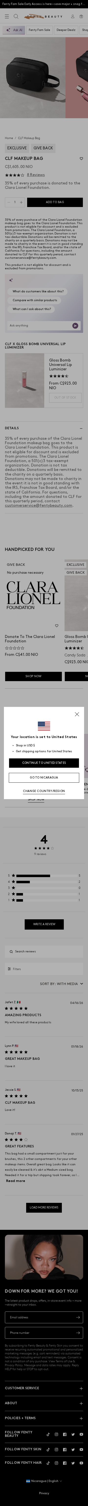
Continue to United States (44, 763)
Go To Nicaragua (44, 777)
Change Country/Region (44, 791)
